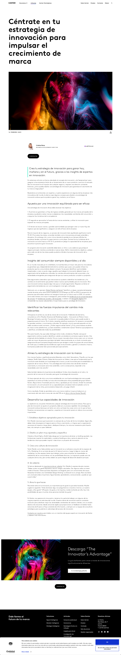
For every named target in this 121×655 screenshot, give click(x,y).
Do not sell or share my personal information (107, 648)
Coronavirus (67, 623)
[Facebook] (102, 632)
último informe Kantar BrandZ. (75, 393)
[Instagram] (99, 632)
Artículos (33, 3)
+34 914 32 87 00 (104, 628)
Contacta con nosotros (35, 513)
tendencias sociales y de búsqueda (49, 299)
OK (107, 642)
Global (107, 3)
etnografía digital (78, 299)
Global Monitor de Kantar (54, 290)
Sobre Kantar (85, 3)
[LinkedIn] (105, 632)
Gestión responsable (87, 632)
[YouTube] (108, 632)
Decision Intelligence (53, 623)
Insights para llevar (69, 631)
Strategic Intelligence (53, 626)
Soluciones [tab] (22, 3)
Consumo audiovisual (70, 620)
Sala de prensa (85, 629)
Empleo (93, 3)
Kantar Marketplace (45, 3)
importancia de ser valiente (53, 466)
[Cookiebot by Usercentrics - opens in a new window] (10, 652)
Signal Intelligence (52, 620)
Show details (25, 651)
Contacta (100, 3)
